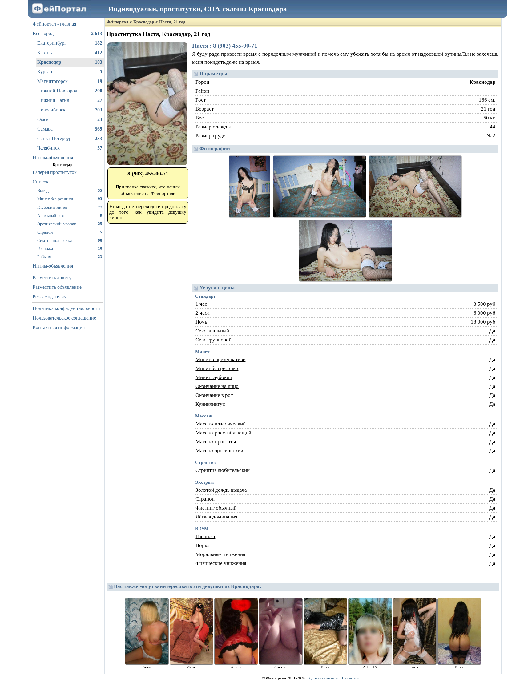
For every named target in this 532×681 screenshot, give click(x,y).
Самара (69, 128)
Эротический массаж (69, 223)
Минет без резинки (69, 198)
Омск (69, 119)
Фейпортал (117, 22)
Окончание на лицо (217, 386)
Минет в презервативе (220, 359)
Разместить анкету (52, 277)
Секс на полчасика (69, 240)
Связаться (350, 678)
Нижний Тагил (69, 100)
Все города (67, 33)
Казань (69, 52)
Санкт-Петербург (69, 138)
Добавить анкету (323, 678)
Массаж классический (220, 424)
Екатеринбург (69, 43)
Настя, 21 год (172, 22)
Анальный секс (69, 215)
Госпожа (69, 248)
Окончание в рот (214, 395)
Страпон (69, 232)
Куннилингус (210, 404)
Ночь (201, 322)
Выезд (69, 190)
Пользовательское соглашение (64, 317)
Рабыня (69, 256)
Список (41, 181)
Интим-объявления (53, 157)
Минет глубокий (213, 377)
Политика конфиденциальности (66, 308)
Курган (69, 71)
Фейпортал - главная (54, 23)
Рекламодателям (50, 296)
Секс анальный (212, 331)
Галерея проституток (55, 172)
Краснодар (69, 62)
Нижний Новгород (69, 90)
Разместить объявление (57, 287)
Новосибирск (69, 109)
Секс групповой (213, 340)
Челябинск (69, 148)
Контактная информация (59, 327)
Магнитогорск (69, 81)
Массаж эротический (219, 450)
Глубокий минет (69, 207)
